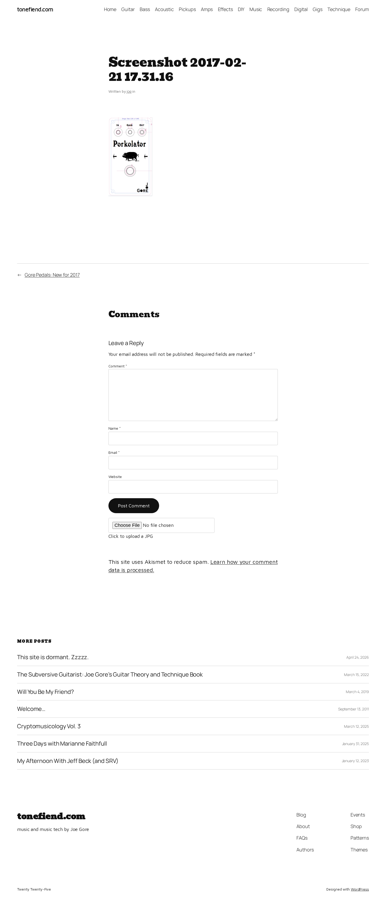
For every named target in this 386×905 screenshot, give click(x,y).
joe (129, 91)
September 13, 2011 (353, 708)
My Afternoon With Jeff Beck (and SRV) (67, 761)
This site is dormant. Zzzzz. (53, 657)
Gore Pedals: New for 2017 (52, 275)
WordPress (360, 889)
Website (115, 476)
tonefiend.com (35, 9)
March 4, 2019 (357, 691)
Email (114, 452)
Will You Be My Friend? (45, 692)
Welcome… (31, 709)
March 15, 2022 (356, 674)
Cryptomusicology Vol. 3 (49, 726)
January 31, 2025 (355, 743)
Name (114, 428)
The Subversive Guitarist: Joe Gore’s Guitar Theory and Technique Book (110, 674)
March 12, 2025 (356, 726)
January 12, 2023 (355, 760)
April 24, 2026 (357, 657)
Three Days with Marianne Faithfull (62, 743)
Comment (117, 366)
